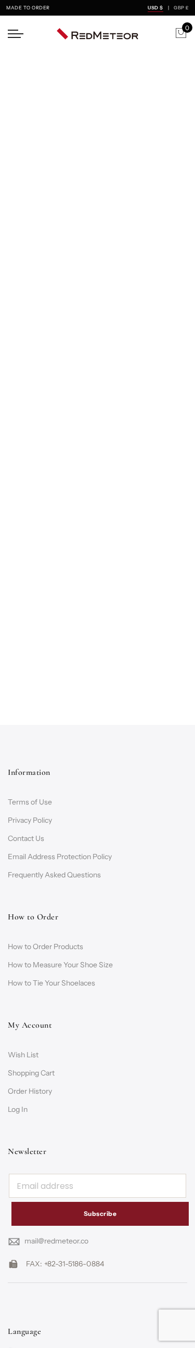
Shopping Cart (31, 1073)
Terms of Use (30, 802)
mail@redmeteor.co (56, 1241)
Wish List (23, 1054)
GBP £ (181, 7)
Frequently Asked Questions (54, 874)
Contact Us (26, 838)
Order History (30, 1091)
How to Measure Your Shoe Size (60, 964)
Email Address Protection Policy (60, 856)
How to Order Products (45, 946)
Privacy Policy (30, 820)
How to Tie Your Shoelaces (51, 983)
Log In (18, 1109)
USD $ (155, 7)
